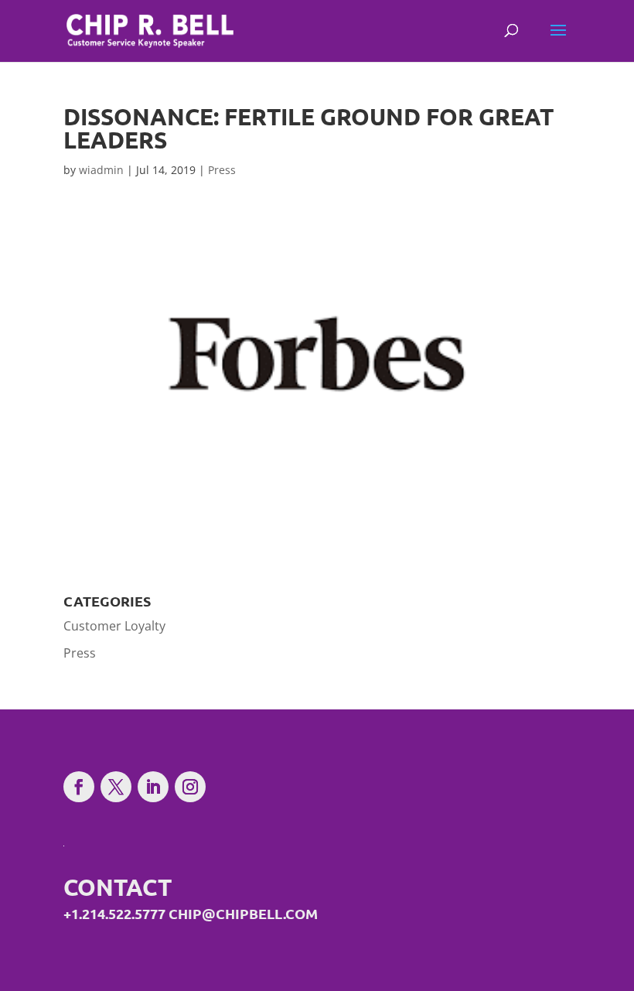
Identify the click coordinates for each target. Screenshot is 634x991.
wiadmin (101, 169)
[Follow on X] (116, 786)
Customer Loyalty (114, 625)
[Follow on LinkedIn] (153, 786)
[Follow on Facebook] (78, 786)
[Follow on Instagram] (190, 786)
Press (222, 169)
